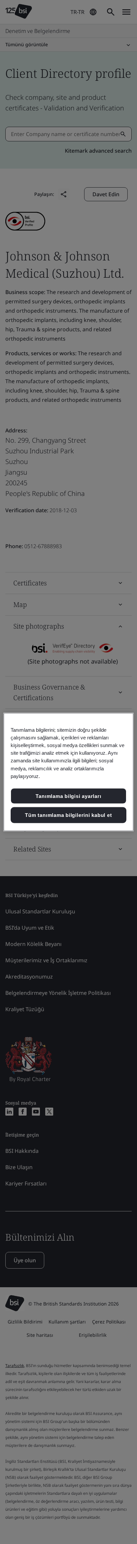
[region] (68, 772)
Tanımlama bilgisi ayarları (68, 796)
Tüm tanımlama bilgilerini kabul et (68, 815)
